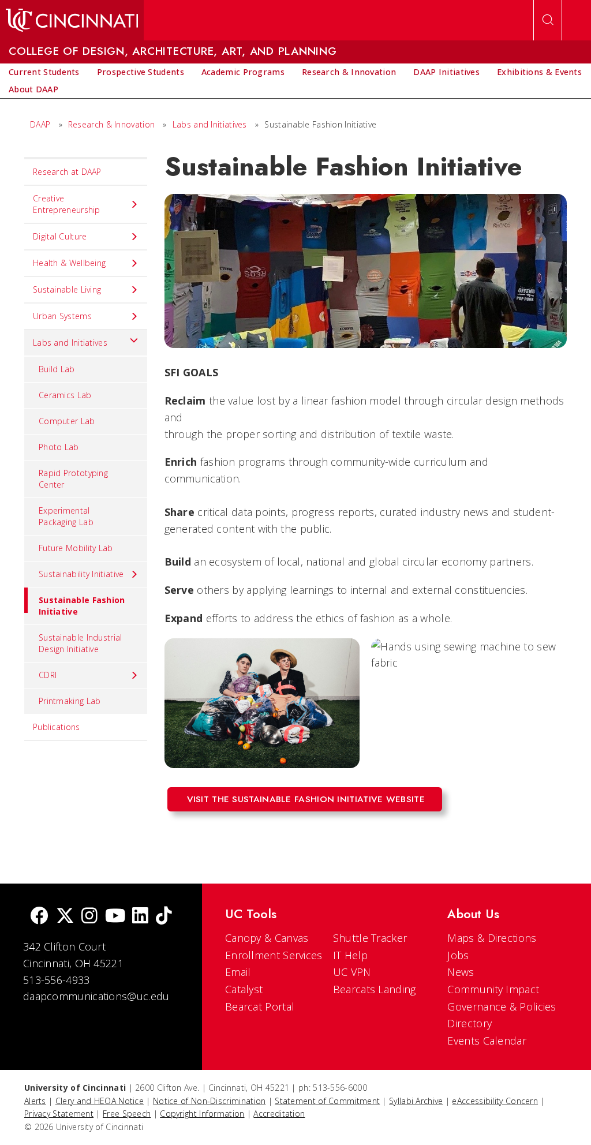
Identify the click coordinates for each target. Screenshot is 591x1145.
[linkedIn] (140, 917)
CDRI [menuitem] (48, 674)
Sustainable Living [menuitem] (67, 289)
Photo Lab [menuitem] (59, 446)
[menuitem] (44, 72)
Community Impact (493, 989)
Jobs (458, 955)
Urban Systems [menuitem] (62, 315)
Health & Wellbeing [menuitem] (69, 262)
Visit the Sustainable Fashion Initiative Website (306, 799)
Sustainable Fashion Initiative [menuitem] (82, 605)
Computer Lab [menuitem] (67, 421)
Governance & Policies (501, 1006)
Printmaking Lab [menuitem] (70, 700)
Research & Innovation (111, 124)
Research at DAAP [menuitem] (67, 171)
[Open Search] (547, 20)
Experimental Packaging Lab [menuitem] (66, 516)
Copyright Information (202, 1113)
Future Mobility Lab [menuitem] (76, 547)
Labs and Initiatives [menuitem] (70, 342)
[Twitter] (65, 917)
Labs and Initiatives (211, 124)
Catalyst (244, 989)
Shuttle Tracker (370, 938)
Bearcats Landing (374, 989)
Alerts (35, 1100)
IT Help (350, 955)
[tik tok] (164, 917)
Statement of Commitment (327, 1100)
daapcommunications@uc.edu (96, 996)
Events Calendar (486, 1040)
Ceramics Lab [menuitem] (65, 395)
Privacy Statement (58, 1113)
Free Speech (127, 1113)
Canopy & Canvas (267, 938)
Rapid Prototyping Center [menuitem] (73, 478)
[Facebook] (39, 917)
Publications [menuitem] (56, 726)
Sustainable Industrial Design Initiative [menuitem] (80, 643)
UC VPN (352, 972)
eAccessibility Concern (495, 1100)
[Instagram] (89, 917)
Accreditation (279, 1113)
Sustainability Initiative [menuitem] (81, 573)
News (460, 972)
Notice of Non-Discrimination (209, 1100)
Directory (469, 1023)
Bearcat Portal (259, 1006)
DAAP (40, 124)
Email (238, 972)
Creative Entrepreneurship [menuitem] (66, 204)
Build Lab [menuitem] (57, 369)
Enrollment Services (274, 955)
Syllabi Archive (416, 1100)
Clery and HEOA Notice (99, 1100)
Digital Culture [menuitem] (60, 236)
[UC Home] (72, 20)
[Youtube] (115, 917)
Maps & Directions (491, 938)
